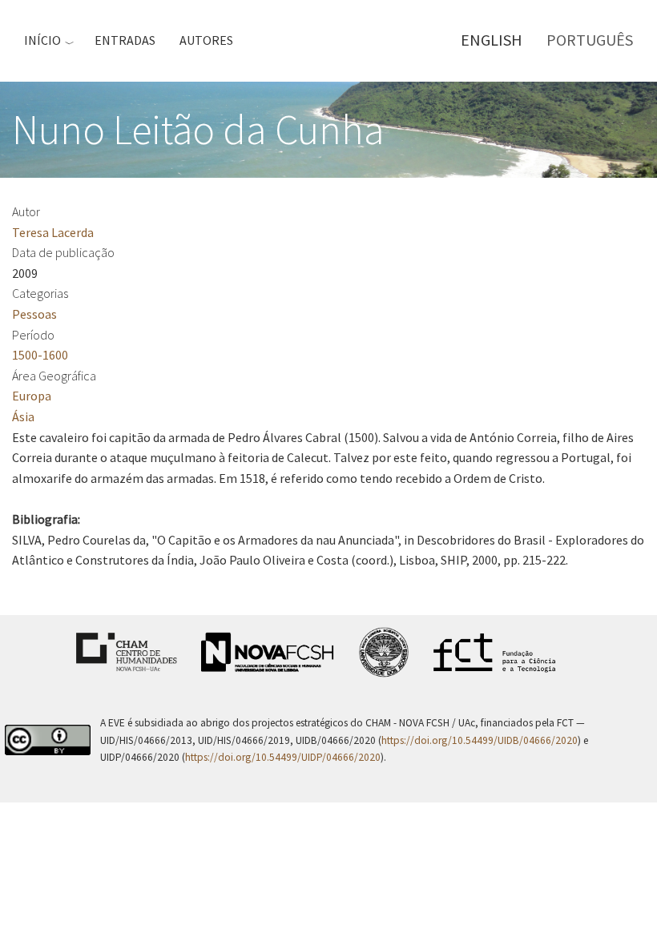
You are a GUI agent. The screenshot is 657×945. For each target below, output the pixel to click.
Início (42, 40)
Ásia (23, 416)
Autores (206, 40)
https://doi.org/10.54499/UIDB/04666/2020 (479, 740)
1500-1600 (40, 355)
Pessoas (34, 314)
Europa (31, 396)
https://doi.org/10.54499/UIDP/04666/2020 (283, 757)
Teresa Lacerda (53, 232)
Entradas (125, 40)
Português (589, 40)
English (491, 40)
